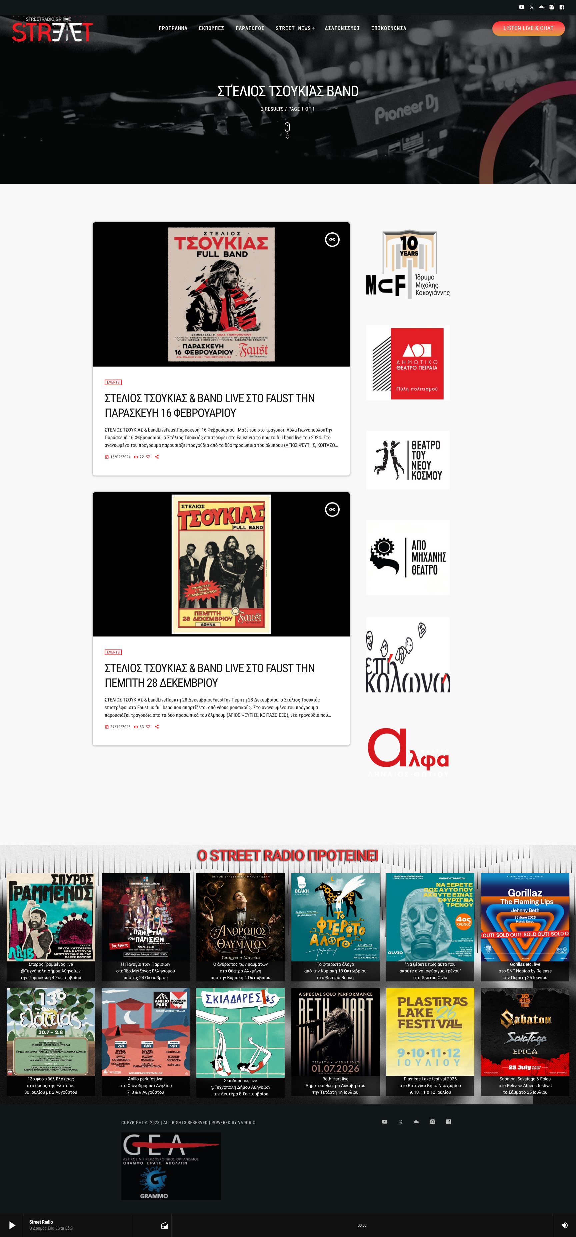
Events (113, 382)
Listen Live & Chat (529, 28)
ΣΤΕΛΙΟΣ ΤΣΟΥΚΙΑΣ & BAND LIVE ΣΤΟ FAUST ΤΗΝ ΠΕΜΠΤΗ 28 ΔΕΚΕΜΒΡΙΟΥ (210, 675)
